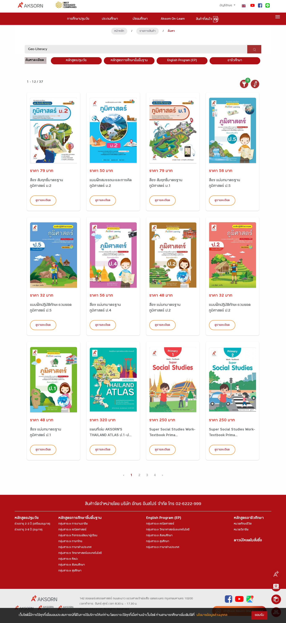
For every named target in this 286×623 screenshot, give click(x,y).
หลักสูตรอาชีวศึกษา (249, 518)
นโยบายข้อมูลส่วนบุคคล (212, 615)
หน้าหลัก (119, 31)
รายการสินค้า (147, 31)
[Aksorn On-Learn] (276, 586)
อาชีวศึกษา (235, 60)
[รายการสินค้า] (276, 599)
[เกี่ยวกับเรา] (276, 574)
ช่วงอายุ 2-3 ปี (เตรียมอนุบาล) (32, 524)
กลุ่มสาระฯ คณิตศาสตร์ (72, 530)
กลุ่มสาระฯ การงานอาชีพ (73, 524)
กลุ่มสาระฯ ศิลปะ (68, 559)
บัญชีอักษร (226, 6)
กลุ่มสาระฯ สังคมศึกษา (71, 565)
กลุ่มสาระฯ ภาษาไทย (70, 541)
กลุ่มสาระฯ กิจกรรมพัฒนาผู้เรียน (77, 536)
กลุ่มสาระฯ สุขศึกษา (69, 571)
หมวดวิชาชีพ (241, 530)
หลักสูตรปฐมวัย (27, 518)
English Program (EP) (182, 60)
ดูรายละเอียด (43, 200)
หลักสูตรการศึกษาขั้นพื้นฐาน (129, 60)
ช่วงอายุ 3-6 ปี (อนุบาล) (29, 530)
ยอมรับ (259, 615)
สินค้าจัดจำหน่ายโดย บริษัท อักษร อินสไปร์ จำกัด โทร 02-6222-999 (143, 504)
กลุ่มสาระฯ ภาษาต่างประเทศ (74, 547)
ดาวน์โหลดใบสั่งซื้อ (248, 540)
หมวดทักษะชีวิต (243, 524)
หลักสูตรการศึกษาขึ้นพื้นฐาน (80, 518)
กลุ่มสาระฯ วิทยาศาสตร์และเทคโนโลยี (80, 553)
